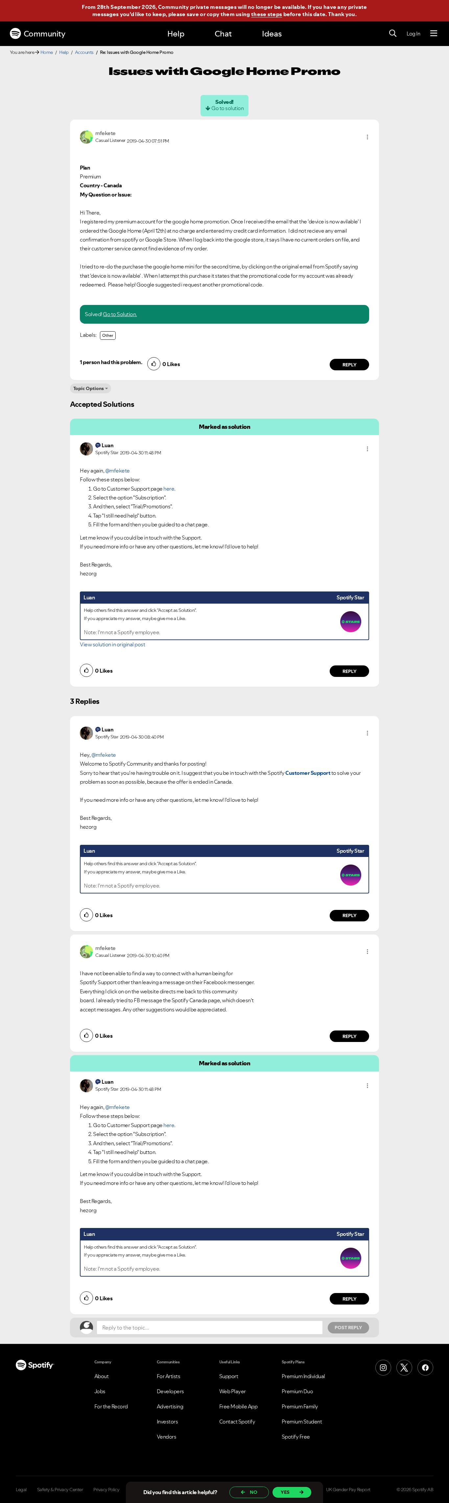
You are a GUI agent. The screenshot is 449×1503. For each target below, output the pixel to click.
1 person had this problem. (111, 362)
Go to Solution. (120, 314)
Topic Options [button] (88, 388)
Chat (223, 33)
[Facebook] (425, 1368)
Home (46, 52)
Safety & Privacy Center (60, 1489)
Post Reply (348, 1327)
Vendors (167, 1436)
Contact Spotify (237, 1421)
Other (107, 335)
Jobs (100, 1391)
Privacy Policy (106, 1489)
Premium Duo (297, 1391)
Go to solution (227, 108)
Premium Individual (303, 1376)
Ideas (272, 33)
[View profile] (86, 136)
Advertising (170, 1406)
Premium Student (302, 1421)
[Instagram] (383, 1368)
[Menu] (433, 33)
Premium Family (300, 1406)
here (168, 488)
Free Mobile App (238, 1406)
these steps (266, 14)
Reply (350, 364)
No (253, 1492)
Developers (170, 1391)
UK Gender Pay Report (348, 1489)
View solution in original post (112, 644)
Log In (413, 33)
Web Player (232, 1391)
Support (228, 1376)
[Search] (392, 33)
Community (44, 33)
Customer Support (307, 772)
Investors (167, 1421)
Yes (285, 1492)
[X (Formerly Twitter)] (404, 1368)
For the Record (111, 1406)
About (101, 1376)
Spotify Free (296, 1436)
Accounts (84, 52)
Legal (21, 1489)
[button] (367, 137)
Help (175, 33)
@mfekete (117, 470)
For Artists (168, 1376)
